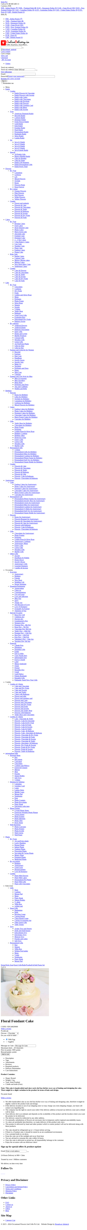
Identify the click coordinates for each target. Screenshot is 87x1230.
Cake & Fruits (19, 281)
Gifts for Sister (19, 160)
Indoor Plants (19, 847)
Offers (7, 1209)
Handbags (18, 358)
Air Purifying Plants (21, 344)
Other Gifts (14, 554)
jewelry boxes (19, 360)
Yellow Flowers (20, 199)
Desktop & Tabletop (17, 782)
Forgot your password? (16, 76)
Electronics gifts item (21, 806)
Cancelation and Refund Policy (16, 1187)
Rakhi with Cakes (20, 97)
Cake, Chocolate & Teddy (23, 719)
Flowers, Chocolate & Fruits (24, 737)
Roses (16, 183)
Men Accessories (20, 378)
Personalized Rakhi (21, 132)
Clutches (17, 374)
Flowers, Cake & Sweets (23, 727)
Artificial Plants (20, 327)
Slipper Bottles (19, 900)
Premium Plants (20, 857)
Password (4, 76)
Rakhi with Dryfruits (21, 101)
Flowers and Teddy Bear (23, 711)
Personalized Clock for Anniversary (27, 503)
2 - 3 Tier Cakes (20, 240)
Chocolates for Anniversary (24, 533)
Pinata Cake (18, 252)
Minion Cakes (19, 262)
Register (9, 72)
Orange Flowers (20, 191)
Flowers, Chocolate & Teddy (24, 741)
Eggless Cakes (19, 250)
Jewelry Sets (18, 362)
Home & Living (20, 438)
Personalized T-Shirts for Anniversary (27, 509)
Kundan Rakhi (19, 128)
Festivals (13, 643)
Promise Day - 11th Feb (22, 633)
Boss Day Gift (19, 615)
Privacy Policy (10, 1185)
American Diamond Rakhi (23, 114)
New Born (18, 580)
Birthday (8, 391)
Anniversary (9, 480)
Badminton (18, 910)
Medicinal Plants (20, 859)
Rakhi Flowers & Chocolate (24, 93)
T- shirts (17, 902)
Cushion (17, 892)
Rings (16, 370)
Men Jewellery (19, 380)
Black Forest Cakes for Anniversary (27, 493)
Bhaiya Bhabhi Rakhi (22, 156)
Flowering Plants (20, 851)
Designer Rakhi (20, 120)
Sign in (3, 72)
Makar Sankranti (20, 664)
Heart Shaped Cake (21, 228)
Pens (16, 798)
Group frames (19, 814)
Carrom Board (19, 916)
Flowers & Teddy (20, 209)
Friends (17, 578)
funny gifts (18, 332)
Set (11, 140)
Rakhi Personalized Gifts (23, 164)
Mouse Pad (18, 794)
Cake (12, 482)
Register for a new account (10, 79)
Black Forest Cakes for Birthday (26, 417)
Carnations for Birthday (22, 401)
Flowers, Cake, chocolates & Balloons (28, 733)
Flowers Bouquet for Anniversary (26, 519)
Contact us (9, 1205)
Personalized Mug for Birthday (25, 454)
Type (12, 112)
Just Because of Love (22, 605)
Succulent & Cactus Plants (23, 853)
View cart (4, 56)
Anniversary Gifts (20, 564)
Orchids (17, 181)
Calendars (18, 784)
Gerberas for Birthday (22, 403)
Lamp (16, 788)
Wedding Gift (19, 582)
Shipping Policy (11, 1191)
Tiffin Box (18, 904)
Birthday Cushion (20, 433)
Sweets (17, 307)
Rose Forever (19, 187)
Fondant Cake (19, 236)
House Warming (20, 584)
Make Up (17, 364)
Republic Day (19, 670)
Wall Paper (18, 835)
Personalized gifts (16, 448)
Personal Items (15, 755)
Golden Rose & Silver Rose (24, 431)
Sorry (16, 601)
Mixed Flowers (19, 179)
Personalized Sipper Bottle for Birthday (28, 462)
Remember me (8, 83)
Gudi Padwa (18, 674)
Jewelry (17, 556)
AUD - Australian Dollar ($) (45, 10)
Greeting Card (19, 786)
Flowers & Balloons (21, 211)
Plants (7, 837)
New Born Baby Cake (22, 264)
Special (12, 152)
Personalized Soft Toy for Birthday (26, 460)
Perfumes (17, 299)
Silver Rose (18, 303)
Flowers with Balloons (22, 525)
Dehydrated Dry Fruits (22, 319)
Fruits (16, 293)
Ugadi (16, 672)
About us (8, 1207)
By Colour (14, 189)
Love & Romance (20, 872)
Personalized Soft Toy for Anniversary (28, 511)
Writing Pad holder (21, 951)
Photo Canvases (20, 827)
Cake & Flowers (20, 270)
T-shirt (16, 955)
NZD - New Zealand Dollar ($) (16, 27)
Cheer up (17, 590)
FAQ (7, 1203)
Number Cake (19, 246)
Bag (15, 757)
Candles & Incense (21, 568)
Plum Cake (18, 248)
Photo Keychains (20, 802)
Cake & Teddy (19, 275)
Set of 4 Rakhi (19, 146)
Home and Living (20, 334)
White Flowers (19, 197)
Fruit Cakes (18, 226)
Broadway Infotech (62, 1224)
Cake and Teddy (20, 692)
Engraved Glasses (20, 768)
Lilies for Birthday (21, 397)
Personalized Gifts (16, 943)
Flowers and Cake (21, 700)
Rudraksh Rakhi (20, 134)
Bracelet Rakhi (19, 116)
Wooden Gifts (19, 340)
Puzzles (17, 774)
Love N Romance (20, 607)
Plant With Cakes (20, 878)
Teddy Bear (18, 311)
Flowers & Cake (20, 205)
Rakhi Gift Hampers (21, 162)
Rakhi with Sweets (21, 109)
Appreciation (19, 588)
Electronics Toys (20, 935)
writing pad (18, 906)
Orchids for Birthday (21, 399)
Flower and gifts (20, 696)
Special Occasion (16, 613)
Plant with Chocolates (22, 884)
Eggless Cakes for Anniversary (25, 484)
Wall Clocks (18, 833)
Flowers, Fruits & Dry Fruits (24, 747)
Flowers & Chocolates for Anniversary (28, 521)
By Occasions (15, 861)
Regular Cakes (19, 224)
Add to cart (5, 1054)
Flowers (8, 169)
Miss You (17, 598)
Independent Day (20, 658)
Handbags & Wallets (21, 558)
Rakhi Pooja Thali (21, 167)
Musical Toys (19, 937)
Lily (15, 177)
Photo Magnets (19, 819)
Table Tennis (19, 924)
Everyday (13, 572)
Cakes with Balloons (21, 694)
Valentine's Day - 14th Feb (24, 639)
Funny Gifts (18, 440)
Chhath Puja (18, 645)
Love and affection (21, 596)
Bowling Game (19, 914)
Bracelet (17, 352)
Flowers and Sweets (21, 709)
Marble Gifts (19, 446)
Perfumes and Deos (21, 368)
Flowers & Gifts (20, 474)
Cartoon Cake (19, 258)
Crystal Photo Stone (21, 810)
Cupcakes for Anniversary (23, 495)
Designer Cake (19, 238)
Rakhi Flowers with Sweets (24, 95)
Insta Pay (4, 2)
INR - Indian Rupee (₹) (9, 8)
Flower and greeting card (23, 698)
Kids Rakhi (18, 126)
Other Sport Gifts (20, 922)
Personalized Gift (16, 497)
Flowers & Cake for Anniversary (26, 523)
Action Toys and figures (23, 929)
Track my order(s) (7, 70)
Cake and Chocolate (21, 686)
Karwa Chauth (19, 660)
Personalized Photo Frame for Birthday (28, 458)
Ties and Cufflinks (21, 387)
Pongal (16, 668)
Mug (16, 772)
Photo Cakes (19, 230)
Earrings (17, 354)
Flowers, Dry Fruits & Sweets (25, 745)
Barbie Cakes (19, 256)
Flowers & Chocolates (22, 207)
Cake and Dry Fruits (21, 688)
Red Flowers (19, 195)
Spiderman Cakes (20, 266)
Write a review (6, 1029)
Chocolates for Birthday (23, 425)
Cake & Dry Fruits (21, 279)
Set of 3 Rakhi (19, 144)
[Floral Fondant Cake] (25, 1016)
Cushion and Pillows (21, 766)
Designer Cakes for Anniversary (25, 488)
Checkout (4, 58)
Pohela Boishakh (20, 676)
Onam (16, 666)
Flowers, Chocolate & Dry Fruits (26, 735)
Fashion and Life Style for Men (21, 376)
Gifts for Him (19, 346)
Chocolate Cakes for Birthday (25, 415)
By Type (13, 171)
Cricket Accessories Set (22, 920)
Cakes (7, 220)
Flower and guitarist (21, 203)
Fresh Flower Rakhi (21, 122)
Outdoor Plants (19, 849)
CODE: (3, 1027)
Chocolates (18, 287)
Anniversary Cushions (22, 541)
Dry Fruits (18, 291)
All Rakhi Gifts (19, 154)
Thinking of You (20, 611)
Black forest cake (20, 232)
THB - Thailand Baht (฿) (27, 8)
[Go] (36, 70)
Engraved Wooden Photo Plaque (26, 812)
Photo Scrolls (19, 831)
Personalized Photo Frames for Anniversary (30, 499)
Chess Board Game (21, 918)
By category (14, 323)
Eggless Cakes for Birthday (24, 409)
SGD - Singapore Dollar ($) (47, 8)
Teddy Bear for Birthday (23, 423)
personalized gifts (11, 753)
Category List (10, 1220)
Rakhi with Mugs (20, 107)
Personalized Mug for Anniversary (26, 505)
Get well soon (19, 594)
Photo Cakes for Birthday (23, 411)
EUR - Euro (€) (11, 35)
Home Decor (19, 560)
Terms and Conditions (13, 1189)
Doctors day (18, 619)
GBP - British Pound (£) (16, 12)
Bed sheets (18, 759)
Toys (11, 927)
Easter (16, 651)
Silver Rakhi (18, 136)
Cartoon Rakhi (19, 118)
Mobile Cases (19, 792)
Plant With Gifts (20, 882)
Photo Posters (19, 829)
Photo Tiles (18, 821)
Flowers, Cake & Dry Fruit (24, 723)
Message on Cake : (8, 1046)
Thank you (18, 603)
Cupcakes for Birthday (22, 419)
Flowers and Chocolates (23, 702)
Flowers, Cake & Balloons (24, 476)
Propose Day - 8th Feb (22, 625)
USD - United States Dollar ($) (66, 10)
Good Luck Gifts (20, 315)
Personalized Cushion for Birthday (26, 456)
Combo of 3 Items (16, 717)
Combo (12, 91)
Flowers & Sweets (21, 213)
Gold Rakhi (18, 124)
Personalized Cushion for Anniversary (28, 507)
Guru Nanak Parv (20, 656)
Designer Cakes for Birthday (24, 413)
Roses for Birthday (21, 395)
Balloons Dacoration (21, 330)
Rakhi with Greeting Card (23, 105)
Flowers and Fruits (21, 706)
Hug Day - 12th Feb (21, 635)
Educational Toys (20, 933)
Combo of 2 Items (16, 684)
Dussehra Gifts (19, 649)
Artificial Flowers (20, 325)
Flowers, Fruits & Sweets (23, 749)
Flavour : (4, 1033)
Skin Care (18, 372)
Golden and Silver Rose (23, 295)
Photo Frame (19, 301)
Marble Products (20, 336)
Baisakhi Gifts (19, 678)
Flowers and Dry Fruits (22, 704)
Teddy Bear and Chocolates (24, 715)
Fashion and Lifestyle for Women (22, 350)
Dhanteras (18, 647)
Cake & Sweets (20, 277)
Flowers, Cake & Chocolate (24, 721)
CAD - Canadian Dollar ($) (24, 10)
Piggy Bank (18, 804)
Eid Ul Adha (19, 654)
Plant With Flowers (21, 876)
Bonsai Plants (19, 845)
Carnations (18, 173)
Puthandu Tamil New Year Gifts (25, 680)
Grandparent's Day (21, 621)
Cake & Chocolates (21, 272)
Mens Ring (18, 383)
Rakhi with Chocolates (22, 99)
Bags (16, 890)
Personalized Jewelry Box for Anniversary (29, 501)
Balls (16, 912)
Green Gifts (18, 342)
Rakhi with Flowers (21, 103)
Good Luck (18, 867)
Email (3, 74)
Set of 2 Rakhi (19, 142)
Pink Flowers (19, 193)
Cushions (17, 289)
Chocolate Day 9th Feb (22, 629)
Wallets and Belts (20, 389)
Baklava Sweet (19, 321)
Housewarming (19, 869)
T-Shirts (17, 309)
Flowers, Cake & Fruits (22, 725)
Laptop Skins (19, 790)
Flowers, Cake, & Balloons (24, 731)
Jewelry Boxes (19, 562)
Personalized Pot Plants (22, 880)
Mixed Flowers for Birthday (24, 405)
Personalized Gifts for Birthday (25, 452)
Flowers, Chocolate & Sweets (25, 739)
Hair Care (18, 356)
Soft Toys (17, 778)
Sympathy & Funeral (21, 609)
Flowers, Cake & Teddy (23, 729)
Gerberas (17, 175)
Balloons (17, 313)
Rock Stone (18, 823)
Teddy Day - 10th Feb (22, 631)
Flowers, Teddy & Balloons (24, 751)
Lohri (16, 662)
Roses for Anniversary (22, 517)
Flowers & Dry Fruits (22, 215)
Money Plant (19, 855)
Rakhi (7, 89)
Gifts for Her (19, 348)
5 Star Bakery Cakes (21, 242)
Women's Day (19, 623)
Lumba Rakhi (19, 138)
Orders (7, 64)
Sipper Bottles (19, 776)
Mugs (16, 297)
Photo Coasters (19, 800)
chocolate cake (19, 234)
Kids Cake (14, 254)
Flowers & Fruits (20, 217)
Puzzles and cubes (21, 939)
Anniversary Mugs (21, 543)
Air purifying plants (21, 841)
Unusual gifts (19, 338)
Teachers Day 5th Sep (22, 641)
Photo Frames (19, 535)
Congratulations (20, 592)
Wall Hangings (15, 825)
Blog (7, 1211)
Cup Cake (18, 244)
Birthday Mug (19, 435)
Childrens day (19, 617)
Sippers (17, 305)
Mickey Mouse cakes (22, 260)
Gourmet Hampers (21, 566)
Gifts (7, 283)
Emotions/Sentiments (17, 586)
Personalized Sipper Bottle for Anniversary (29, 513)
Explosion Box (19, 317)
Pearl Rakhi (18, 130)
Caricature (18, 761)
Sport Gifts (14, 908)
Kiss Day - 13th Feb (21, 637)
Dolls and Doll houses (22, 931)
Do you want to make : (9, 1035)
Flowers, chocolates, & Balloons (26, 743)
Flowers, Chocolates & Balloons (26, 478)
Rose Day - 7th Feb (21, 627)
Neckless (17, 366)
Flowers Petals (19, 185)
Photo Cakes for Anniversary (24, 486)
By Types (13, 839)
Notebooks (18, 796)
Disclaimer (9, 1193)
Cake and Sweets (20, 690)
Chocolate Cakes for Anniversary (26, 491)
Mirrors (17, 770)
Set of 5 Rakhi (19, 148)
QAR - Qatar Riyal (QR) (66, 8)
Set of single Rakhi (21, 150)
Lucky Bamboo (20, 843)
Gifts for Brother (20, 158)
